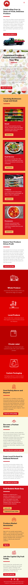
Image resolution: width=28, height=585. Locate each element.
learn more (4, 271)
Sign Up (6, 545)
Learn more (9, 134)
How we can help (9, 266)
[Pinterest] (14, 579)
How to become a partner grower (13, 450)
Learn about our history (10, 482)
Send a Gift (7, 508)
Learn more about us (10, 34)
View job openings (9, 574)
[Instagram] (17, 579)
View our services (6, 87)
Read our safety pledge (10, 413)
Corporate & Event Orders (11, 511)
